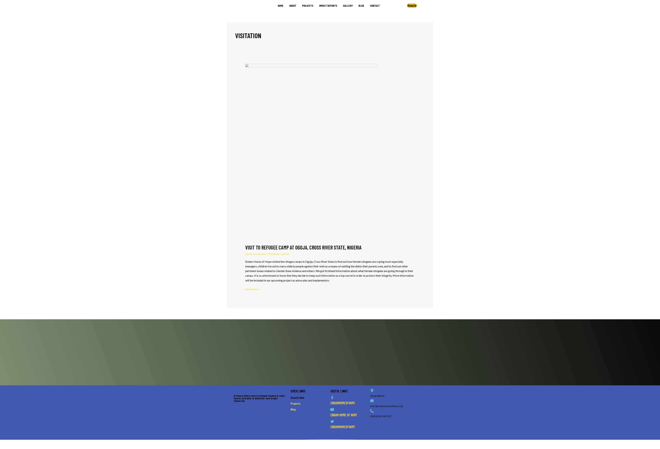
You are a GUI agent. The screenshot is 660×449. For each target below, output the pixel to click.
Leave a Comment (255, 253)
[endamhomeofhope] (332, 397)
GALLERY (348, 5)
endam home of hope (344, 415)
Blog (293, 409)
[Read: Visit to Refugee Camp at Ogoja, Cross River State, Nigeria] (311, 151)
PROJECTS (307, 5)
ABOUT (292, 5)
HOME (280, 5)
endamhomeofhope (343, 403)
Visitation (274, 253)
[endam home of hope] (332, 409)
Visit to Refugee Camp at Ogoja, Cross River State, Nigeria (303, 247)
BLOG (361, 5)
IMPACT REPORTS (328, 5)
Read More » (252, 289)
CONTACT (375, 5)
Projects (295, 403)
